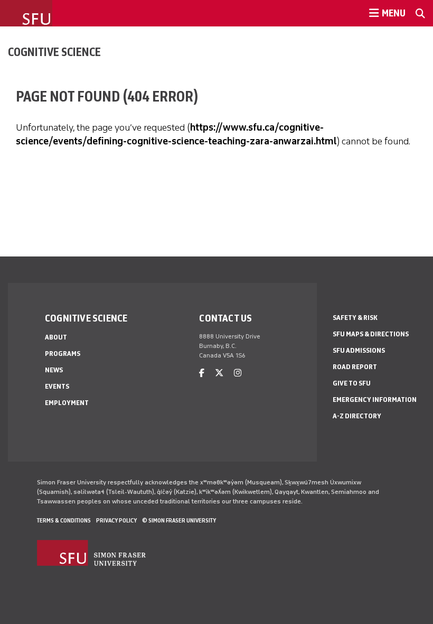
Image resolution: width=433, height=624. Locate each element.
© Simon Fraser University (179, 520)
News (54, 369)
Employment (67, 402)
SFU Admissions (359, 350)
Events (57, 386)
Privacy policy (116, 520)
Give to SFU (352, 383)
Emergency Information (375, 399)
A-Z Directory (357, 415)
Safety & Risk (355, 317)
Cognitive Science (54, 51)
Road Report (355, 366)
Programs (62, 353)
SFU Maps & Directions (371, 333)
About (56, 337)
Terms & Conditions (64, 520)
